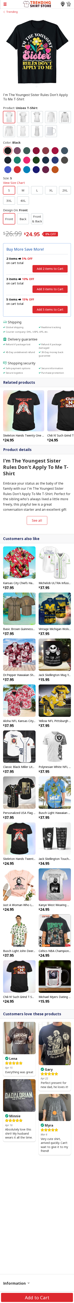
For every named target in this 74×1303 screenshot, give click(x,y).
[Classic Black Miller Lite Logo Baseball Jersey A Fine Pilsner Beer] (19, 746)
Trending (12, 12)
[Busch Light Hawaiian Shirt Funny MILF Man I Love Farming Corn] (55, 792)
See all (37, 520)
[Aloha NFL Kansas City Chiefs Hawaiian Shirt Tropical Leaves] (19, 700)
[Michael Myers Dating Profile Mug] (55, 976)
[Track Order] (63, 4)
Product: (20, 108)
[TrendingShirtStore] (37, 3)
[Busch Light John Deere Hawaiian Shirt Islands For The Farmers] (19, 930)
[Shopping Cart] (68, 4)
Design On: (15, 210)
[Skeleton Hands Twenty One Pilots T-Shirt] (23, 410)
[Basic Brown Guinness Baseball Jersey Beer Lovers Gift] (19, 608)
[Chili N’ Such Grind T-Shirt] (19, 976)
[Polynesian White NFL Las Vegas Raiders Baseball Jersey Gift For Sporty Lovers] (55, 746)
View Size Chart (14, 183)
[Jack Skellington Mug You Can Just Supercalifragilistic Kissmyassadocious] (55, 654)
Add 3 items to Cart (50, 289)
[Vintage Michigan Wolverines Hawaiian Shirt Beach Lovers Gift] (55, 608)
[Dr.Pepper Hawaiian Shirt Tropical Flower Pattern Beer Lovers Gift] (19, 654)
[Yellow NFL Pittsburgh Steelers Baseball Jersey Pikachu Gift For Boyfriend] (55, 700)
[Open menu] (11, 4)
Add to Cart (37, 1297)
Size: (14, 180)
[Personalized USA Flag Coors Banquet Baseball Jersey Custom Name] (19, 792)
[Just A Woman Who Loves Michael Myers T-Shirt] (19, 884)
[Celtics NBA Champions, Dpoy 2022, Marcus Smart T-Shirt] (55, 930)
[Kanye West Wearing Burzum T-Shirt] (55, 884)
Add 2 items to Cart (50, 269)
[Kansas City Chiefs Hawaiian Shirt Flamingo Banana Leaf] (19, 562)
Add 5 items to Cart (50, 309)
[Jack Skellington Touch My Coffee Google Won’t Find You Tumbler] (55, 838)
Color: (12, 142)
